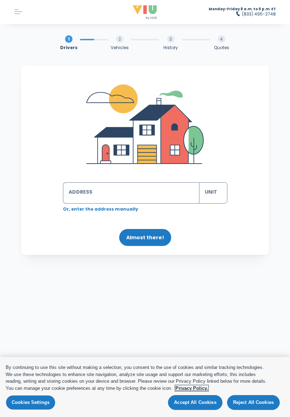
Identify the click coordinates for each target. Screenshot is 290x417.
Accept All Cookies (195, 402)
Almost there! (145, 237)
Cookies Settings (31, 402)
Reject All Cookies (253, 402)
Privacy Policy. (191, 388)
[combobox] (131, 193)
